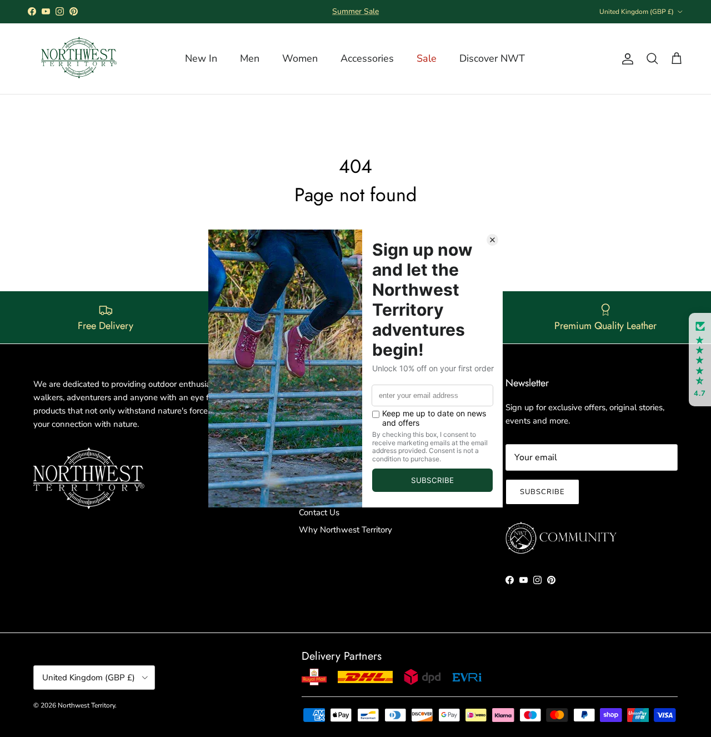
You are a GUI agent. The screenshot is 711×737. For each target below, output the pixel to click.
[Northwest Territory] (78, 58)
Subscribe (542, 492)
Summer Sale (355, 11)
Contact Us (319, 512)
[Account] (625, 59)
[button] (700, 359)
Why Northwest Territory (345, 529)
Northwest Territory (86, 705)
